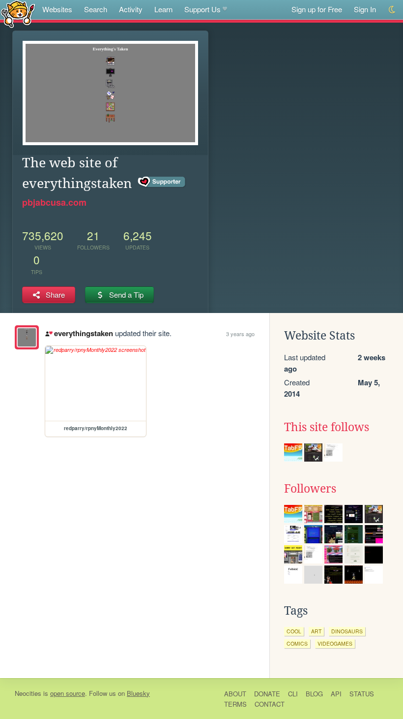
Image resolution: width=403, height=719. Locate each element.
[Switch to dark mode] (392, 9)
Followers (310, 488)
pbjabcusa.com (54, 202)
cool (294, 631)
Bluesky (138, 693)
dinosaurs (347, 631)
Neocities (28, 693)
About (235, 693)
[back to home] (18, 13)
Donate (267, 693)
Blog (314, 693)
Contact (270, 704)
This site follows (326, 427)
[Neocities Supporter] (162, 182)
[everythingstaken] (27, 337)
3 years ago (240, 334)
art (316, 631)
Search (95, 9)
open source (67, 693)
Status (361, 693)
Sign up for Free (316, 9)
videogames (334, 643)
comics (297, 643)
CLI (293, 693)
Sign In (365, 9)
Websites (57, 9)
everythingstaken (83, 333)
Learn (163, 9)
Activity (131, 9)
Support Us (202, 9)
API (336, 693)
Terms (235, 704)
